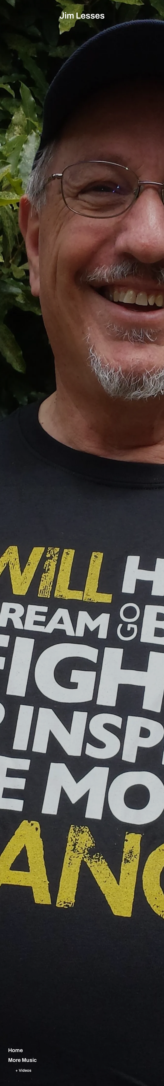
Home (15, 1050)
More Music (22, 1060)
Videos (25, 1070)
